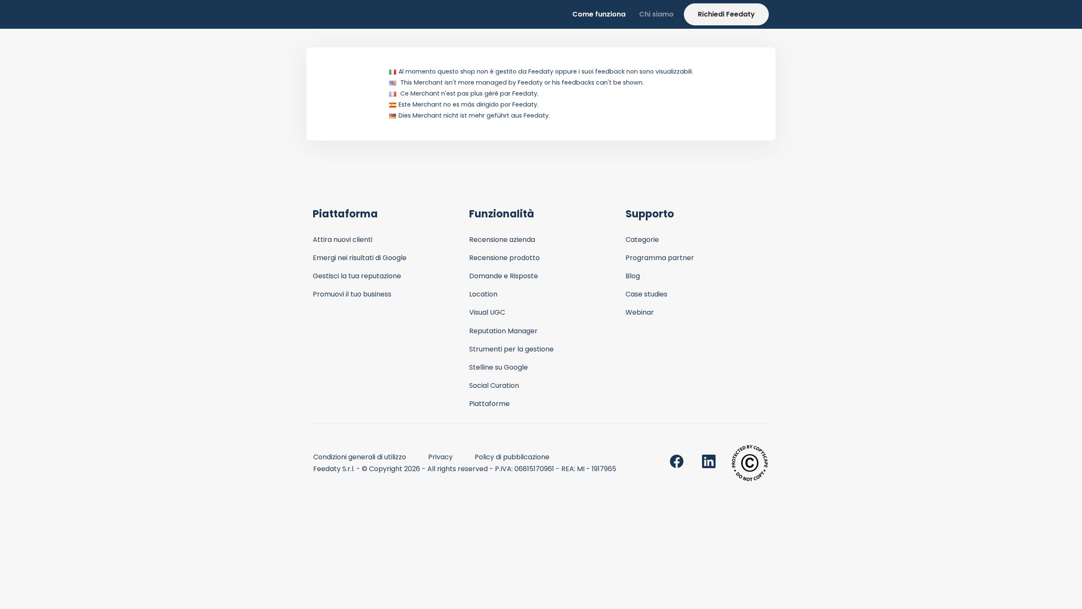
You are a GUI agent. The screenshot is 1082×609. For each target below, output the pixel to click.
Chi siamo (656, 14)
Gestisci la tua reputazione (357, 276)
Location (483, 294)
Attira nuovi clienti (342, 239)
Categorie (642, 239)
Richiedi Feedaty (726, 14)
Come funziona (599, 14)
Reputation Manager (503, 331)
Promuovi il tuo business (352, 294)
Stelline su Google (498, 367)
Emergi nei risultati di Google (360, 258)
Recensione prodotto (504, 258)
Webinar (640, 312)
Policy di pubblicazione (512, 457)
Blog (633, 276)
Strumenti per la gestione (511, 349)
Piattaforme (489, 404)
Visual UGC (487, 312)
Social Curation (494, 385)
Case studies (646, 294)
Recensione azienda (502, 239)
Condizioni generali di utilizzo (359, 457)
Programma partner (660, 258)
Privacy (440, 457)
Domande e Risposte (503, 276)
